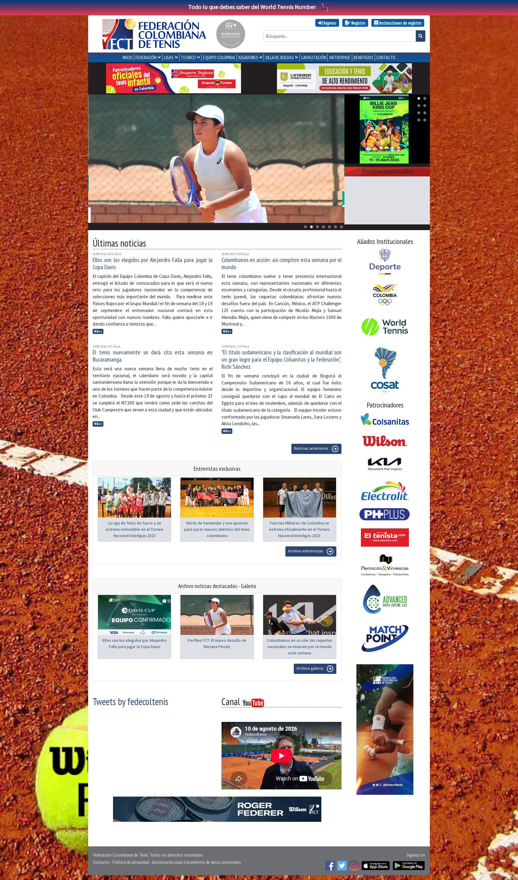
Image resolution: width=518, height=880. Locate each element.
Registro (357, 23)
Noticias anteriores (311, 448)
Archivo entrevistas (306, 551)
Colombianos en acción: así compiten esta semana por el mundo (281, 263)
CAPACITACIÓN (313, 57)
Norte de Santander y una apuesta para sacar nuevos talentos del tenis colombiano (217, 529)
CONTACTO (385, 57)
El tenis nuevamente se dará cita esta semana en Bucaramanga (153, 355)
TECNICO (188, 57)
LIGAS (169, 57)
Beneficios (363, 57)
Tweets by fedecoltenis (130, 701)
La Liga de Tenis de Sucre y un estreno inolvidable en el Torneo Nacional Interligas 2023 (134, 529)
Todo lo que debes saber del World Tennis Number (252, 7)
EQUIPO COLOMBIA (219, 57)
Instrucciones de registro (399, 23)
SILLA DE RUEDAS (279, 57)
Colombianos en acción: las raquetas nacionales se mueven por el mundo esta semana (299, 647)
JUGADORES (248, 57)
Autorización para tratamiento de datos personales (196, 862)
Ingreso (329, 23)
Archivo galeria (310, 668)
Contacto (101, 862)
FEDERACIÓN (145, 57)
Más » (98, 331)
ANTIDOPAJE (339, 57)
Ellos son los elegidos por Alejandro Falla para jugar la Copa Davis (153, 263)
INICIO (127, 57)
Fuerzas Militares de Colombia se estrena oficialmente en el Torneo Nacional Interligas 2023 (299, 529)
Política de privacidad (130, 862)
